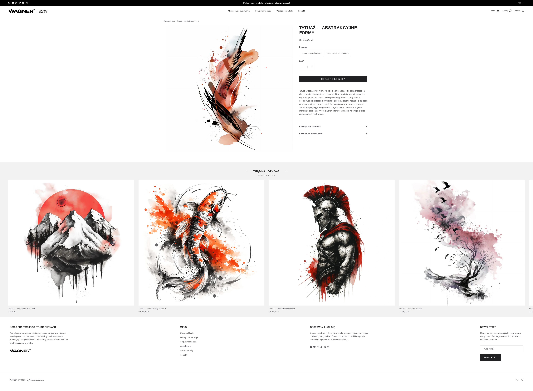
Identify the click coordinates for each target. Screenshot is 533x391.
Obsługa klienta (187, 333)
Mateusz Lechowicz (36, 380)
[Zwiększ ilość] (312, 67)
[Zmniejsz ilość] (301, 67)
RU (522, 380)
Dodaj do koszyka (333, 79)
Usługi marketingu (263, 11)
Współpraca (185, 346)
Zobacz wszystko (266, 175)
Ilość (301, 61)
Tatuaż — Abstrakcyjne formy (188, 21)
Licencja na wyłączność (310, 133)
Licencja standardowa (309, 126)
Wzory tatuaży (186, 350)
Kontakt (301, 11)
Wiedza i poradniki (284, 11)
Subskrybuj (490, 357)
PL (517, 380)
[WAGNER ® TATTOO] (27, 11)
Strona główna (169, 21)
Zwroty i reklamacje (189, 337)
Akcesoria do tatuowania (239, 11)
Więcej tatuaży (266, 171)
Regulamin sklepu (188, 342)
